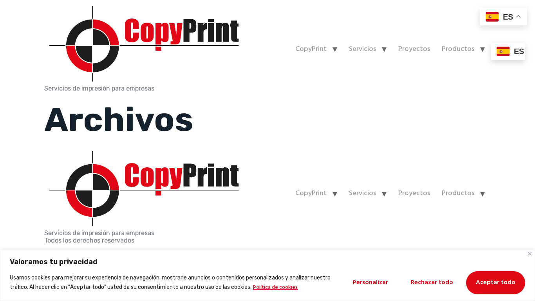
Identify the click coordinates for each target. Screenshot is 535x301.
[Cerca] (529, 254)
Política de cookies (275, 287)
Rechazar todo (432, 282)
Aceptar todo (495, 282)
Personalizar (370, 282)
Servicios (362, 49)
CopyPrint (311, 49)
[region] (267, 275)
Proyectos (414, 49)
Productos (458, 49)
